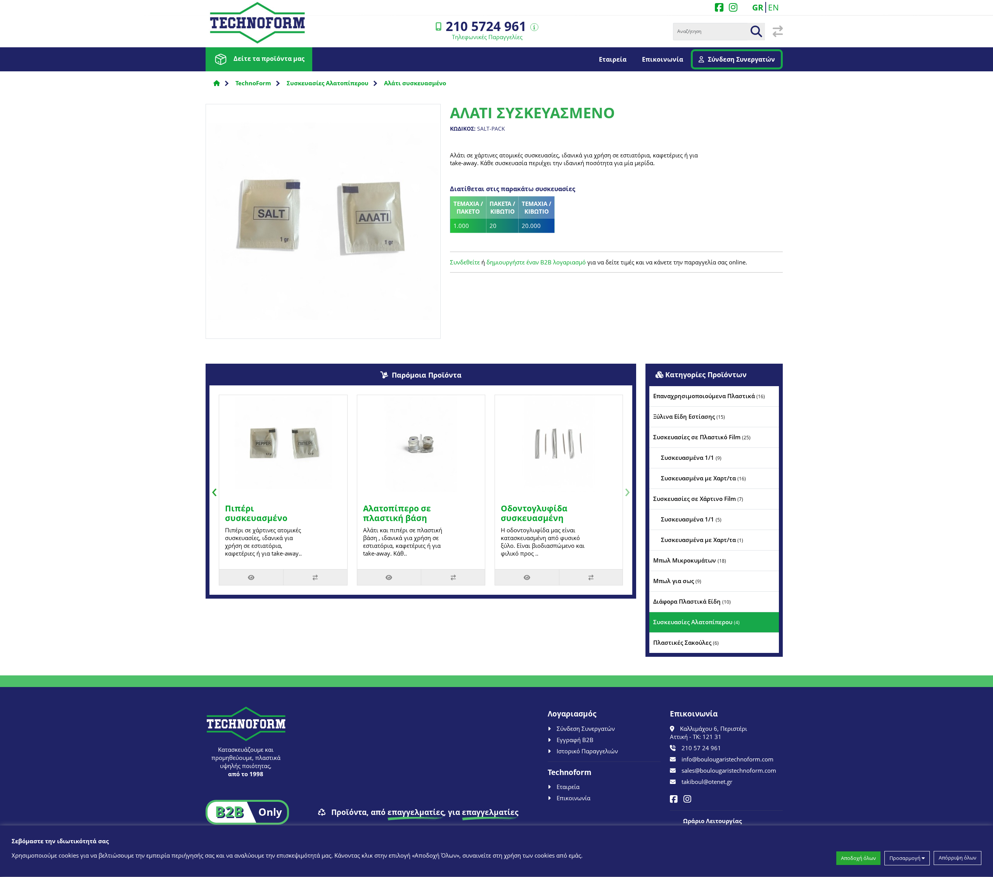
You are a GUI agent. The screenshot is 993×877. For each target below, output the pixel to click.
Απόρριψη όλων (957, 858)
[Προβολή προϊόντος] (251, 577)
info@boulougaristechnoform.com (727, 759)
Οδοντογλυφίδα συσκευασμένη (534, 513)
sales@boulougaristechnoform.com (729, 770)
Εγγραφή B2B (575, 740)
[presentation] (214, 490)
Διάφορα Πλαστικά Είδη (692, 601)
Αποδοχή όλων (858, 858)
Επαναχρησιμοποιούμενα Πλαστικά (709, 396)
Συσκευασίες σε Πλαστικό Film (702, 437)
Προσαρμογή (905, 858)
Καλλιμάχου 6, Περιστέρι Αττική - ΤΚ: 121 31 (708, 733)
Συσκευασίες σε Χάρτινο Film (698, 498)
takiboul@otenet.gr (707, 782)
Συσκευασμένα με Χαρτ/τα (703, 478)
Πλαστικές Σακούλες (686, 642)
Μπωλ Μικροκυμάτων (689, 560)
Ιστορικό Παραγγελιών (587, 751)
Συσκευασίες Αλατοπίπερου (327, 83)
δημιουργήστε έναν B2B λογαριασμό (536, 262)
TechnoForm (253, 83)
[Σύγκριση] (315, 577)
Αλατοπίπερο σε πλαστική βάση (397, 513)
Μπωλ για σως (677, 581)
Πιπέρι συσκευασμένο (256, 513)
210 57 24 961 (701, 748)
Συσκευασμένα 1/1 (691, 457)
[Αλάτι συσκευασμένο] (323, 224)
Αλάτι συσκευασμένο (415, 83)
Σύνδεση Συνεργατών (741, 59)
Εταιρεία (612, 59)
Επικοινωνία (662, 59)
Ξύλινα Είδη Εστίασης (689, 416)
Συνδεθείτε (465, 262)
